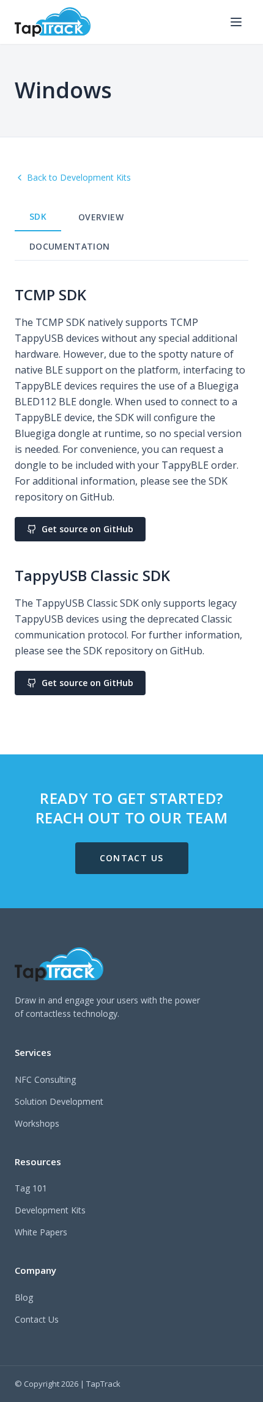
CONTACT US (132, 858)
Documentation (69, 246)
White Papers (41, 1232)
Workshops (37, 1123)
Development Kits (50, 1210)
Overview (101, 217)
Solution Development (59, 1101)
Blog (24, 1297)
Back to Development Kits (79, 177)
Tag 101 (31, 1188)
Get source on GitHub (87, 529)
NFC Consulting (45, 1079)
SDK (37, 216)
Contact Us (37, 1319)
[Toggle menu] (236, 22)
